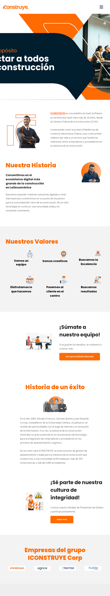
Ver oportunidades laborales (80, 356)
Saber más (62, 519)
